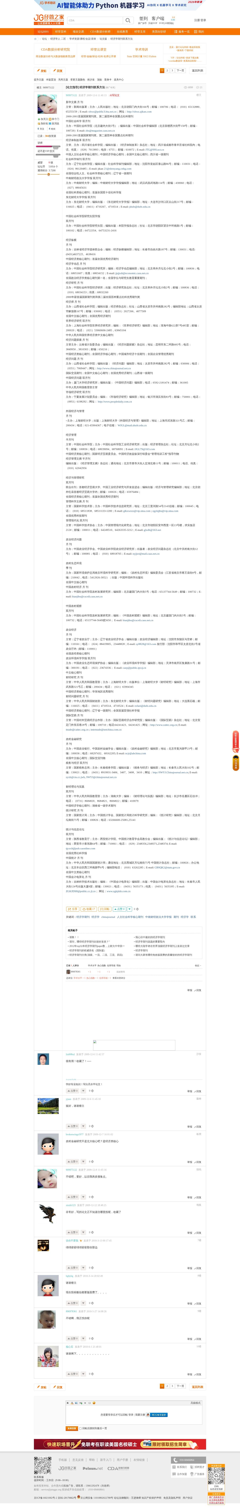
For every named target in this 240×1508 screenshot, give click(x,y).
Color (72, 1403)
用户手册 (122, 1459)
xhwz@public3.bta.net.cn (102, 111)
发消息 (55, 123)
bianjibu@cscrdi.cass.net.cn (87, 596)
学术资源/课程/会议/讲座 (82, 39)
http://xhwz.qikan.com (139, 111)
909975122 (48, 87)
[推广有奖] (110, 87)
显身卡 (108, 79)
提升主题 (39, 79)
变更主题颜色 (77, 79)
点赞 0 (120, 909)
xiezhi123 (71, 1205)
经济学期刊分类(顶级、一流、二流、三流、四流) (96, 955)
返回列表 (197, 70)
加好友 (44, 123)
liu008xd (70, 1054)
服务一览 (184, 31)
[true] (128, 20)
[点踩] (129, 909)
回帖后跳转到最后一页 (94, 1428)
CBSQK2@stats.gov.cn (167, 867)
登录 (203, 20)
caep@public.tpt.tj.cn (134, 667)
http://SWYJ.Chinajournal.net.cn (170, 772)
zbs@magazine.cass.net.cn (100, 130)
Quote (85, 1403)
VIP (47, 151)
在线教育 (122, 31)
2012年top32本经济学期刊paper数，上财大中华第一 (97, 946)
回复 (60, 70)
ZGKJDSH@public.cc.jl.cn (81, 891)
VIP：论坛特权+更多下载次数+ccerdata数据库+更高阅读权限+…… (185, 59)
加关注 (44, 119)
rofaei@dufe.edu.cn (145, 705)
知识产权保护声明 (151, 1498)
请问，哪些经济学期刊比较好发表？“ (89, 941)
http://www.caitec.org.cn (163, 724)
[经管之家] (49, 28)
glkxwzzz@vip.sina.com (136, 511)
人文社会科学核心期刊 (130, 917)
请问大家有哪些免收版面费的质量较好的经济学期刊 (163, 955)
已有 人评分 (72, 965)
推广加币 (142, 23)
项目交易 (78, 31)
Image (76, 1403)
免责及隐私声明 (172, 1498)
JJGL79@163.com (144, 449)
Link (81, 1403)
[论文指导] (72, 87)
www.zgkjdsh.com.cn (119, 891)
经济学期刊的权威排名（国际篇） (87, 950)
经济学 (95, 917)
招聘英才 (200, 1467)
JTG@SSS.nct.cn (154, 149)
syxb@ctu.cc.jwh (75, 777)
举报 (189, 990)
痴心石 (69, 1346)
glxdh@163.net (152, 530)
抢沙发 (91, 79)
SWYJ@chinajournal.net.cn (101, 777)
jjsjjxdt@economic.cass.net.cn (132, 273)
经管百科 (60, 31)
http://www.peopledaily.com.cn (115, 401)
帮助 (92, 1459)
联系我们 (182, 1467)
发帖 (43, 70)
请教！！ (74, 937)
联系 (193, 917)
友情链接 (139, 1459)
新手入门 (105, 1459)
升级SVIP (152, 23)
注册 (197, 20)
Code (89, 1403)
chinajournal (108, 917)
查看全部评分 (119, 978)
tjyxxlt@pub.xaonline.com (80, 848)
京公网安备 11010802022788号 (97, 1498)
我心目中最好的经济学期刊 (150, 937)
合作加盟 (182, 1474)
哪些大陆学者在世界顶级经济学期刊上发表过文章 (162, 946)
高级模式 (195, 1403)
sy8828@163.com (146, 644)
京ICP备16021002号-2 (45, 1498)
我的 (201, 31)
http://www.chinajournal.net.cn (114, 368)
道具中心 (119, 79)
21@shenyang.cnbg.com (117, 168)
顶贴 (99, 79)
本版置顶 (51, 79)
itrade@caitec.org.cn (77, 729)
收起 (197, 965)
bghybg (69, 1276)
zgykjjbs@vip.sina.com (165, 511)
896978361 (75, 971)
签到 (143, 18)
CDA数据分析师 (100, 31)
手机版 (63, 1459)
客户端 (158, 18)
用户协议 (188, 1498)
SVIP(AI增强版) (166, 23)
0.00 (173, 20)
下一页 (180, 70)
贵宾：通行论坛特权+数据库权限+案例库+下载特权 (184, 49)
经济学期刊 (83, 917)
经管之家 (36, 38)
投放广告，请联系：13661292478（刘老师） (87, 1485)
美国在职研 (159, 31)
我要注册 (140, 1414)
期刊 (176, 917)
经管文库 (140, 31)
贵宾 (52, 151)
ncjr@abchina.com (135, 753)
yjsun (68, 1099)
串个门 (55, 119)
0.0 (173, 17)
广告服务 (200, 1474)
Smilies (94, 1403)
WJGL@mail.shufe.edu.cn (132, 425)
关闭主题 (63, 79)
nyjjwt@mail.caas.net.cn (146, 553)
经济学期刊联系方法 (122, 39)
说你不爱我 (72, 1240)
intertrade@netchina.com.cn (106, 729)
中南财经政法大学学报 (158, 917)
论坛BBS (43, 31)
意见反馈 (78, 1459)
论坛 (44, 39)
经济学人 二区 (58, 39)
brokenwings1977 (74, 1134)
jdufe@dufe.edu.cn (139, 206)
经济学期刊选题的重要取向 (150, 941)
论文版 (103, 39)
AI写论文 (114, 95)
